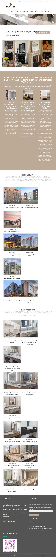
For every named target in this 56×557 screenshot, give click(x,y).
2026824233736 (29, 391)
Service (37, 11)
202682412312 (29, 488)
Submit (34, 515)
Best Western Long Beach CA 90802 (12, 278)
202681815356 (12, 276)
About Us (18, 11)
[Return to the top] (53, 22)
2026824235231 (12, 365)
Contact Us (48, 11)
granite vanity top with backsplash (29, 489)
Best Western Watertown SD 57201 (12, 231)
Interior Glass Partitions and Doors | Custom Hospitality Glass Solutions (11, 105)
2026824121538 (12, 463)
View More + (6, 516)
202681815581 (29, 252)
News (31, 11)
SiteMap (39, 555)
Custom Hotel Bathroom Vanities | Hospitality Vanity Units (45, 105)
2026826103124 (12, 339)
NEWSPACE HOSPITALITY (23, 555)
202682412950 (29, 463)
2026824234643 (12, 391)
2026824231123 (12, 439)
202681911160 (12, 205)
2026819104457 (12, 229)
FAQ (42, 11)
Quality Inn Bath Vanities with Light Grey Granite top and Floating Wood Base (12, 368)
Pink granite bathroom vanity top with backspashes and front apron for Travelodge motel (29, 342)
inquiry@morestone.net (40, 526)
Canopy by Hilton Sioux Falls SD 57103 (12, 300)
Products (25, 11)
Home (12, 11)
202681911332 (29, 205)
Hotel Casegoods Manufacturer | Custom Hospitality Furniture (28, 105)
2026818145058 (29, 298)
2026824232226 (12, 415)
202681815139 (12, 298)
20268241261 (12, 488)
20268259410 (29, 339)
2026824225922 (29, 439)
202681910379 (12, 252)
